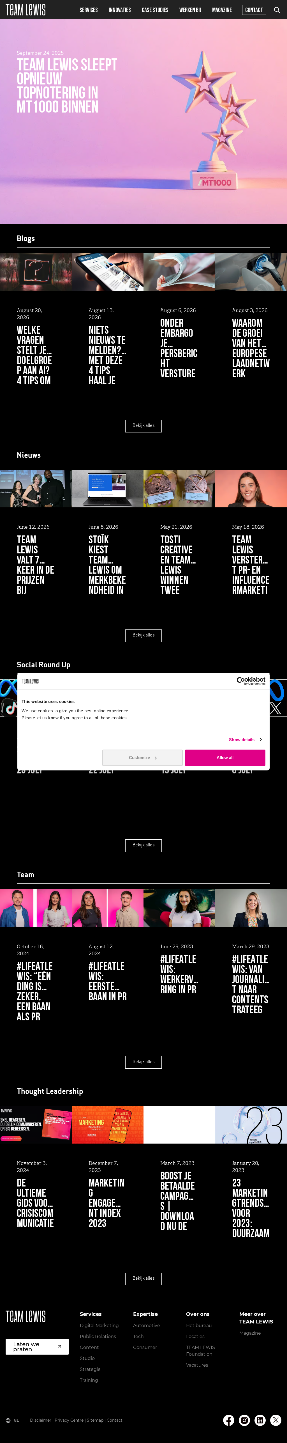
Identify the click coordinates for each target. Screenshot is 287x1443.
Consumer (145, 1347)
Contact (254, 9)
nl (16, 1420)
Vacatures (197, 1365)
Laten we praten (26, 1347)
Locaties (195, 1336)
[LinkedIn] (260, 1420)
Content (89, 1347)
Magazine (222, 9)
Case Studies (155, 9)
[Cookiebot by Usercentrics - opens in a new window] (240, 681)
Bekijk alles (144, 425)
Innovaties (120, 9)
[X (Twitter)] (275, 1420)
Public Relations (98, 1336)
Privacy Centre (69, 1420)
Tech (138, 1336)
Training (89, 1380)
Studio (87, 1358)
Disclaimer (40, 1420)
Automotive (146, 1325)
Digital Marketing (99, 1325)
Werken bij (190, 9)
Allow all (225, 757)
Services (89, 9)
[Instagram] (244, 1420)
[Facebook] (228, 1420)
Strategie (90, 1369)
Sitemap (95, 1420)
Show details (241, 739)
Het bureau (199, 1325)
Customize (139, 757)
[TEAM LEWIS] (25, 9)
